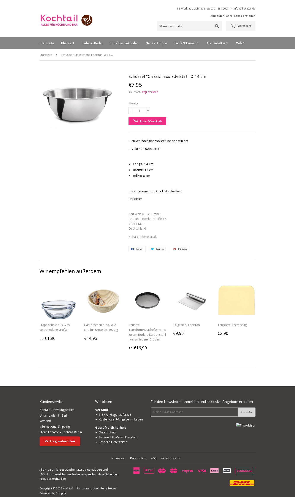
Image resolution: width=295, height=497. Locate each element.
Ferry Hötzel (109, 488)
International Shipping (55, 426)
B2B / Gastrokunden (123, 43)
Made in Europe (156, 43)
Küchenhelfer (216, 43)
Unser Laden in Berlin (54, 415)
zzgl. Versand (150, 92)
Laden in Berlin (92, 43)
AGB (154, 458)
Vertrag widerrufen (60, 441)
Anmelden (217, 16)
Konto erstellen (244, 16)
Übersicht (68, 43)
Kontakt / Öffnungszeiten (57, 410)
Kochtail (68, 488)
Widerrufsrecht (171, 458)
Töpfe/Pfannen (185, 43)
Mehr (239, 43)
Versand (45, 421)
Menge (133, 103)
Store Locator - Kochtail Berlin (61, 432)
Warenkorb (244, 25)
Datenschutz (138, 458)
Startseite (47, 43)
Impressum (118, 458)
